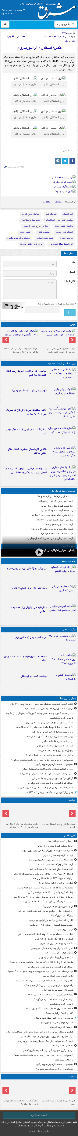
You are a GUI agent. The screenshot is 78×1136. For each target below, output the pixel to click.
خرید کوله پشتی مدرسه (31, 244)
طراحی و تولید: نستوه (39, 1131)
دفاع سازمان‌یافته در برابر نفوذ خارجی (56, 943)
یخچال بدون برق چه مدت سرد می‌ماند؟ (54, 750)
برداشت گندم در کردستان (33, 676)
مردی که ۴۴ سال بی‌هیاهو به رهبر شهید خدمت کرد (49, 708)
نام (73, 263)
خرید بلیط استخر (44, 238)
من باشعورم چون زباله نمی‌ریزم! (31, 637)
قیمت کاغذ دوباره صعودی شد (59, 524)
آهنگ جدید (25, 232)
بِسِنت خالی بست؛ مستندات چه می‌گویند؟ (53, 999)
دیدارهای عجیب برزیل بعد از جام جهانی (54, 746)
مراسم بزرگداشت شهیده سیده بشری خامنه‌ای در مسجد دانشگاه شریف (40, 971)
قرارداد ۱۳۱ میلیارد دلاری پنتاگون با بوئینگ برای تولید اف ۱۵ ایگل (43, 874)
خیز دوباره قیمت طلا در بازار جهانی (57, 506)
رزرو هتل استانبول (30, 220)
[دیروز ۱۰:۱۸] (62, 594)
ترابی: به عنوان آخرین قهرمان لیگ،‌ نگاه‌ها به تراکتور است (46, 901)
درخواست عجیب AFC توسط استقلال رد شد (53, 878)
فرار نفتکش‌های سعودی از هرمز (58, 855)
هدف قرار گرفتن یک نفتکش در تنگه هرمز (53, 939)
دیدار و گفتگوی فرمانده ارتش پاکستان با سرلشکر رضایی (47, 769)
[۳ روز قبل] (20, 337)
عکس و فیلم (64, 24)
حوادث (72, 800)
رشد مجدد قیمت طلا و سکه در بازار (57, 510)
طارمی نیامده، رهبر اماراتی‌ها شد (58, 976)
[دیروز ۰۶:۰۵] (20, 1089)
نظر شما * (69, 281)
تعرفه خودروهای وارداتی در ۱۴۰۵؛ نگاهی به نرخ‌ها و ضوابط (21, 350)
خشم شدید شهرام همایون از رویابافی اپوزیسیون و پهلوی (47, 850)
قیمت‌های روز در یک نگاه (63, 491)
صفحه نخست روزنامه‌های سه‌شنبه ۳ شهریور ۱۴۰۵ (25, 659)
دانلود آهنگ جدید (64, 226)
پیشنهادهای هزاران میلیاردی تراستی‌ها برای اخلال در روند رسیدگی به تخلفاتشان (26, 471)
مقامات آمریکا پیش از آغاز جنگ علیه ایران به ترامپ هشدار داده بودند (41, 962)
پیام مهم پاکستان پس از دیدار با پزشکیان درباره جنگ (48, 985)
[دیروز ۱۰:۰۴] (62, 613)
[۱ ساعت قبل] (62, 377)
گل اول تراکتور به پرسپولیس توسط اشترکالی (52, 778)
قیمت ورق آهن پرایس (18, 238)
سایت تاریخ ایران (30, 214)
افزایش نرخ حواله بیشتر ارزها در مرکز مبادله (52, 515)
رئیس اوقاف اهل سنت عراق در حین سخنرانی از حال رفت (46, 774)
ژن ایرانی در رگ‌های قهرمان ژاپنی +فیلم (27, 568)
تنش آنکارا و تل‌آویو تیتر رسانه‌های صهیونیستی (51, 948)
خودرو (73, 325)
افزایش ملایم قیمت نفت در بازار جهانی (55, 846)
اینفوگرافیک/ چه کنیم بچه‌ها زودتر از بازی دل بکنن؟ (21, 1102)
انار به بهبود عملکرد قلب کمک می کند (58, 1102)
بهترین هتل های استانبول (59, 220)
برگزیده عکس (69, 630)
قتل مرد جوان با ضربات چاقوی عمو (57, 1022)
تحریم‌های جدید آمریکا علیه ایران (57, 990)
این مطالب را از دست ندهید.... (60, 364)
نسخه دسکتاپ (39, 1115)
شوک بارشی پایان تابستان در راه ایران (29, 390)
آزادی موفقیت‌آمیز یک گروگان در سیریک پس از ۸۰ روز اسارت (26, 412)
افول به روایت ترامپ (63, 929)
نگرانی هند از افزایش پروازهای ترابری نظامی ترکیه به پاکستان (44, 727)
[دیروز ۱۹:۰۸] (62, 474)
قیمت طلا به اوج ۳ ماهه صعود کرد (57, 534)
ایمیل (72, 272)
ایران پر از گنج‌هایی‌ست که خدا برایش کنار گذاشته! (49, 792)
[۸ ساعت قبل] (57, 1089)
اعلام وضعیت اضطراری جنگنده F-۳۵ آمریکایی (51, 925)
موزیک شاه (51, 214)
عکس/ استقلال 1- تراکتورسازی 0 (39, 48)
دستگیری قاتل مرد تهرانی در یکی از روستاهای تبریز (49, 722)
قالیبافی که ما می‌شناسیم (61, 718)
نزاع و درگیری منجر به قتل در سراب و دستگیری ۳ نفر (48, 1050)
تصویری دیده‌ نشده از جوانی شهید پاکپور (54, 764)
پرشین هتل (44, 232)
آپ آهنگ (68, 214)
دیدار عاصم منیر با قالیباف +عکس (57, 741)
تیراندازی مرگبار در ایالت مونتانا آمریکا (56, 883)
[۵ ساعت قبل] (57, 337)
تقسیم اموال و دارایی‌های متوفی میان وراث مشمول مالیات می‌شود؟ (42, 760)
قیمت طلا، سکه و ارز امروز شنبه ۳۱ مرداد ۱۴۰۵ (51, 529)
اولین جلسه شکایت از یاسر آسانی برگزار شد (52, 732)
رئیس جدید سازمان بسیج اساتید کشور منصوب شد (50, 736)
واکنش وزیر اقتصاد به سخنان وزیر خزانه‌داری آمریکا (49, 755)
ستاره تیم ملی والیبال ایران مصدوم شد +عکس (28, 609)
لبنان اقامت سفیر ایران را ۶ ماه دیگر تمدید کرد (26, 432)
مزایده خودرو (66, 238)
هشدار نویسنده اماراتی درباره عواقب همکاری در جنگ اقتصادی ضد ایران (39, 1032)
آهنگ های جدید (64, 232)
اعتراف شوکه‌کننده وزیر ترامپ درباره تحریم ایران (50, 783)
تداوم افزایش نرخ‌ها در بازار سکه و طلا (55, 496)
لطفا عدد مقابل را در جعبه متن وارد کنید (57, 304)
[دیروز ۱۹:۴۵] (62, 455)
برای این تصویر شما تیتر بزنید (59, 841)
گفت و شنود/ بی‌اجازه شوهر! (59, 1013)
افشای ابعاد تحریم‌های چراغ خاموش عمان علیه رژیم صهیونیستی (43, 787)
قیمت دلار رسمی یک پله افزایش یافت (55, 501)
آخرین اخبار (70, 836)
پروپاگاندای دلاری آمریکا (62, 915)
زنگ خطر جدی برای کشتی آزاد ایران (29, 588)
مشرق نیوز (48, 9)
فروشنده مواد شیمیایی (61, 244)
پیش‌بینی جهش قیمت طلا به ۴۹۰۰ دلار (54, 520)
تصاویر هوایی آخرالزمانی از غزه (57, 550)
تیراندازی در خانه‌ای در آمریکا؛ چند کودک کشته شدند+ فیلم (26, 373)
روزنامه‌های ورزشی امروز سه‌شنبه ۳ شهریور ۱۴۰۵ (50, 994)
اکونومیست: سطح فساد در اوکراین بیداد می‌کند (51, 869)
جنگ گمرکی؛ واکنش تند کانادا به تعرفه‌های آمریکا (50, 892)
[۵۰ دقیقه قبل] (62, 643)
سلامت (72, 1077)
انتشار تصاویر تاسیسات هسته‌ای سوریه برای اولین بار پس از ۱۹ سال (41, 704)
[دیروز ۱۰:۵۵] (62, 574)
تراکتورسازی (45, 202)
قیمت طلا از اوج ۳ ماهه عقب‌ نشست (55, 864)
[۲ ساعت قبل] (62, 662)
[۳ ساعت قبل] (62, 682)
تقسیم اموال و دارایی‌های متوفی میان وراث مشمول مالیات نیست (43, 1055)
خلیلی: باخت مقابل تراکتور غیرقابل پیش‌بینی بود (51, 920)
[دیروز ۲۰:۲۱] (62, 435)
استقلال (58, 202)
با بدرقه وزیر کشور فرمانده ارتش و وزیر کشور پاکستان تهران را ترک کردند (39, 713)
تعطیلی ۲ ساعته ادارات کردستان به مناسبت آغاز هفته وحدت (45, 888)
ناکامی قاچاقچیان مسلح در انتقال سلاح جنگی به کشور (27, 451)
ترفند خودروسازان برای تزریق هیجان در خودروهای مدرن (60, 350)
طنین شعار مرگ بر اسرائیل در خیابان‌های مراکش (50, 860)
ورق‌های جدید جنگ (64, 1060)
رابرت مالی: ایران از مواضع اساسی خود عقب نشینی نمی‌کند (45, 911)
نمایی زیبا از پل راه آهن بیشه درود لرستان (53, 1018)
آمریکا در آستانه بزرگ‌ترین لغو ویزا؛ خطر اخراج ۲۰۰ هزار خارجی (43, 897)
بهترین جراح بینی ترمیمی (35, 226)
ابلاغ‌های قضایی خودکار (62, 1046)
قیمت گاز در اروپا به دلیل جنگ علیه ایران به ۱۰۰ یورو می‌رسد (45, 1041)
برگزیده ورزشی (68, 561)
